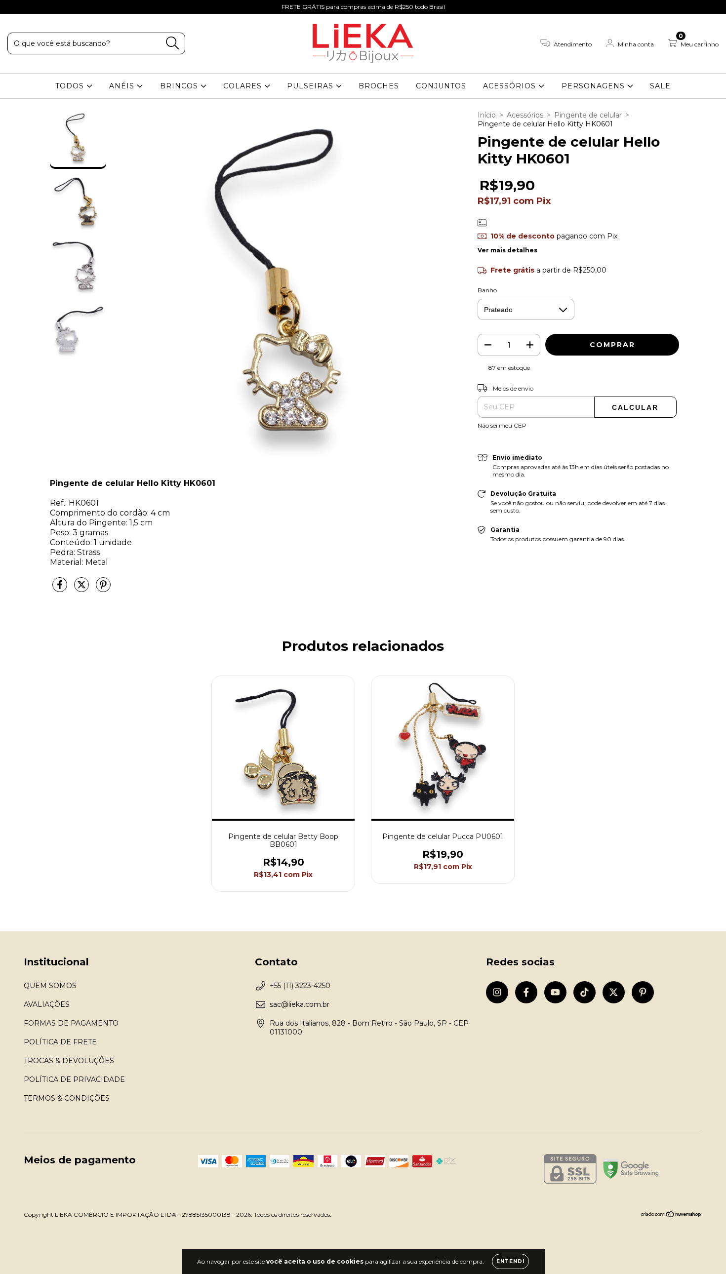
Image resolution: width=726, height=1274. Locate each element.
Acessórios (525, 115)
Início (487, 115)
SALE (660, 85)
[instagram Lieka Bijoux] (14, 6)
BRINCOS (180, 85)
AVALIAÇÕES (47, 1004)
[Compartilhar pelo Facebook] (60, 588)
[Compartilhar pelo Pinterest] (103, 588)
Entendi (510, 1261)
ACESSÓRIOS (510, 85)
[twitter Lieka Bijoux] (74, 6)
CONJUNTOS (441, 85)
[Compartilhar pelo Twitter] (82, 588)
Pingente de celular (588, 115)
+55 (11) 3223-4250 (300, 985)
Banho (487, 290)
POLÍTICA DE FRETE (60, 1041)
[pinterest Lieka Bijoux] (88, 6)
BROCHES (379, 85)
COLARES (243, 85)
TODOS (70, 85)
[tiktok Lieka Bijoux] (59, 6)
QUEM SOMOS (50, 985)
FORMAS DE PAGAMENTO (71, 1023)
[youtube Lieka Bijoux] (45, 6)
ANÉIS (123, 85)
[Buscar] (172, 43)
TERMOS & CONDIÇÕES (67, 1098)
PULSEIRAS (311, 85)
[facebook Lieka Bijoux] (29, 6)
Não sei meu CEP (502, 425)
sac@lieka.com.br (299, 1004)
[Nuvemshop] (671, 1215)
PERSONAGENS (594, 85)
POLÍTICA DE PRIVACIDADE (74, 1079)
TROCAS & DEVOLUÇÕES (69, 1060)
